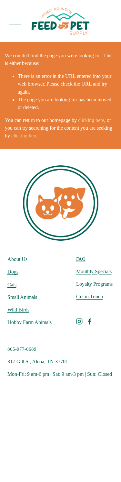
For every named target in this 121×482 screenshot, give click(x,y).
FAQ (81, 259)
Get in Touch (89, 296)
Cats (11, 284)
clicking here (91, 120)
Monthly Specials (94, 271)
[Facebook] (89, 321)
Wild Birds (18, 309)
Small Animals (22, 297)
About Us (17, 259)
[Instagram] (79, 321)
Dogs (12, 271)
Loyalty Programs (94, 284)
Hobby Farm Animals (29, 322)
